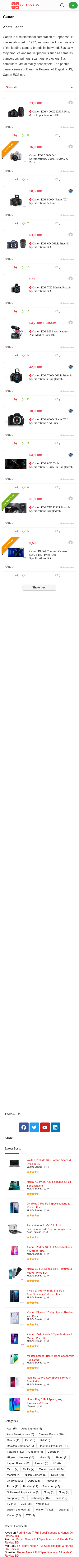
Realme (30, 1486)
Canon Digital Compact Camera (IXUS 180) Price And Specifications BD (48, 555)
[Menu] (4, 5)
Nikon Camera (36, 1474)
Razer (12, 1486)
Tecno (60, 1498)
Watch (65, 1509)
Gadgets (35, 1451)
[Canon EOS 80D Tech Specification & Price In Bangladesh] (15, 464)
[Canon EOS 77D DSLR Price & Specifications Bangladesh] (15, 508)
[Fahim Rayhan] (70, 191)
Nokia (57, 1474)
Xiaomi (14, 1515)
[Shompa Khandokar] (70, 147)
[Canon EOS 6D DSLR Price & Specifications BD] (15, 244)
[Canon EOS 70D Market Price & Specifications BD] (15, 288)
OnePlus (15, 1480)
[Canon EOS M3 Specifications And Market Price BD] (15, 332)
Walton (43, 1503)
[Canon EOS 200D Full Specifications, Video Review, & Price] (15, 156)
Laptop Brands (34, 1167)
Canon (9, 127)
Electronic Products (53, 1445)
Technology (40, 1498)
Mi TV (28, 1469)
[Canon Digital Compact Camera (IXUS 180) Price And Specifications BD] (15, 552)
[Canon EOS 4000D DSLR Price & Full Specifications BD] (15, 112)
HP (11, 1457)
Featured (15, 1451)
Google (54, 1451)
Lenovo (41, 1463)
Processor (53, 1480)
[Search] (62, 5)
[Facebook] (24, 1127)
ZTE (30, 1515)
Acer (12, 1428)
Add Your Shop (73, 5)
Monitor (13, 1474)
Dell (45, 1440)
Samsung (51, 1486)
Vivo (26, 1503)
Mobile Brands (34, 1188)
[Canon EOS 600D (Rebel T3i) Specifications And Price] (15, 420)
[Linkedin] (55, 1127)
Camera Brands (51, 1434)
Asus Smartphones (20, 1434)
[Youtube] (45, 1127)
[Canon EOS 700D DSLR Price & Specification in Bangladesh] (15, 376)
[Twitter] (34, 1127)
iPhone (61, 1457)
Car (30, 1440)
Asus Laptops (34, 1232)
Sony (49, 1492)
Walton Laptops (19, 1509)
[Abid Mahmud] (70, 103)
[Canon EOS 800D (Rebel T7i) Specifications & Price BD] (15, 200)
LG (57, 1463)
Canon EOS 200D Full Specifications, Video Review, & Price (48, 159)
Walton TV (45, 1509)
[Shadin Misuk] (70, 543)
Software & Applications (23, 1492)
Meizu (12, 1469)
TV (11, 1503)
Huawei (31, 1406)
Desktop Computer (20, 1445)
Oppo (34, 1480)
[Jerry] (70, 323)
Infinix (44, 1457)
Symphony (16, 1498)
